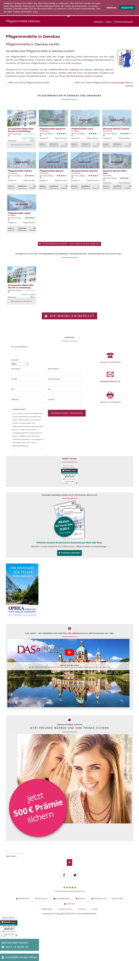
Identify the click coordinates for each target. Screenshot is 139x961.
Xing (18, 860)
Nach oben (69, 862)
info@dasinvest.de (110, 381)
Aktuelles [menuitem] (42, 898)
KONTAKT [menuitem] (70, 904)
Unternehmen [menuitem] (63, 898)
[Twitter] (75, 875)
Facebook (7, 860)
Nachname (53, 368)
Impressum (47, 913)
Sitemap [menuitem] (82, 909)
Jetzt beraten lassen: (14, 945)
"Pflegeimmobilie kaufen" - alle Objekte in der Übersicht (70, 244)
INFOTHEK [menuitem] (118, 898)
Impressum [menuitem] (47, 909)
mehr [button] (35, 11)
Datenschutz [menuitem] (65, 909)
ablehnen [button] (111, 7)
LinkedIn (14, 860)
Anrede (15, 359)
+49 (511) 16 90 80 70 (110, 362)
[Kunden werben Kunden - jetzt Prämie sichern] (69, 787)
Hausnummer (54, 379)
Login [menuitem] (94, 909)
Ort (49, 389)
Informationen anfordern (67, 413)
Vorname (16, 368)
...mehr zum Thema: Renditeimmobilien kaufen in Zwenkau (75, 76)
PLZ (12, 389)
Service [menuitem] (82, 898)
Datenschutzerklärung (20, 446)
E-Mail (52, 399)
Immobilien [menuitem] (23, 898)
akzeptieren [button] (127, 7)
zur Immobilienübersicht (71, 316)
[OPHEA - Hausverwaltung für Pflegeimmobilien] (69, 591)
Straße (14, 379)
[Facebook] (64, 875)
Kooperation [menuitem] (100, 898)
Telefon (15, 399)
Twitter (11, 860)
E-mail (22, 860)
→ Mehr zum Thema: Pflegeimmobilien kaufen (27, 82)
